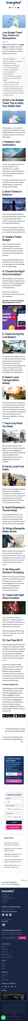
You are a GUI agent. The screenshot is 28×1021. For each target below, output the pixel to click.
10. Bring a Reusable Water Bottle (12, 89)
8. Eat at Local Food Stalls (10, 84)
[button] (3, 1017)
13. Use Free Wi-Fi (8, 95)
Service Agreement (9, 1019)
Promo (3, 968)
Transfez (12, 684)
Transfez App (6, 688)
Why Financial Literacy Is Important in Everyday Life (11, 844)
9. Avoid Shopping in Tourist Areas (13, 87)
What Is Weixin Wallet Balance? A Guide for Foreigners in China (13, 861)
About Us (4, 946)
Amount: (8, 798)
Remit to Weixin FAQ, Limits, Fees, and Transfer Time (12, 866)
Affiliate (3, 963)
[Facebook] (12, 986)
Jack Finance (13, 693)
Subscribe (22, 937)
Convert (14, 822)
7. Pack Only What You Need (11, 82)
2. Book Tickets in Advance (11, 68)
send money (16, 700)
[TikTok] (3, 986)
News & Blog (5, 980)
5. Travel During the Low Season (12, 76)
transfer (21, 688)
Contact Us (4, 975)
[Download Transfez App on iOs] (20, 715)
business (11, 695)
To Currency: (9, 813)
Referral (3, 966)
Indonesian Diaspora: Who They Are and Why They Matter (13, 855)
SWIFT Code (5, 949)
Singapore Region (6, 954)
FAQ (3, 977)
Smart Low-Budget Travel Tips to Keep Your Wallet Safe (13, 62)
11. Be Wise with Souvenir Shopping (13, 91)
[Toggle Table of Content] (22, 59)
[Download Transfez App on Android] (8, 715)
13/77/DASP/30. (14, 1014)
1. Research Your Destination (11, 65)
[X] (9, 986)
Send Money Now (14, 781)
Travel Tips (5, 42)
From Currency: (10, 805)
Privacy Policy (20, 1019)
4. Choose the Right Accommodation (9, 73)
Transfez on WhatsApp (7, 957)
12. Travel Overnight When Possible (13, 93)
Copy (19, 774)
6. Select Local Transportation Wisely (12, 79)
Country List (4, 952)
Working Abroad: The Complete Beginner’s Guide (13, 850)
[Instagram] (15, 986)
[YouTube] (6, 986)
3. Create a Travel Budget (10, 70)
